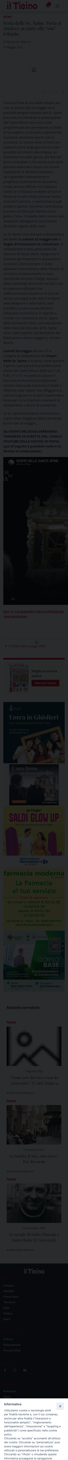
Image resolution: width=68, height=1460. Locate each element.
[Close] (60, 1406)
